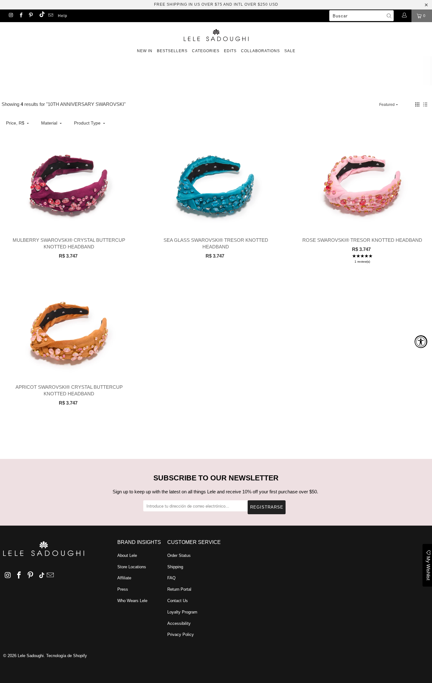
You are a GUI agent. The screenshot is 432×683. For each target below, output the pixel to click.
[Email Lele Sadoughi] (50, 16)
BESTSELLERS (172, 51)
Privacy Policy (180, 634)
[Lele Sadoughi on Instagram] (10, 16)
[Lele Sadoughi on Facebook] (20, 16)
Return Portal (179, 589)
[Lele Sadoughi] (216, 34)
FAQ (171, 578)
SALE (289, 51)
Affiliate (124, 578)
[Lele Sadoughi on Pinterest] (30, 16)
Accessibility (179, 623)
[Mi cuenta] (404, 15)
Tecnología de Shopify (66, 655)
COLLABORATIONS (260, 51)
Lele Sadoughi (31, 655)
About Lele (127, 555)
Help (62, 16)
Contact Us (177, 600)
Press (122, 589)
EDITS (230, 51)
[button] (417, 104)
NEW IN (144, 51)
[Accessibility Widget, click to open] (421, 341)
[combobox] (361, 15)
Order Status (179, 555)
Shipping (175, 566)
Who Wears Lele (132, 600)
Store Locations (131, 566)
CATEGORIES (205, 51)
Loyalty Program (182, 612)
